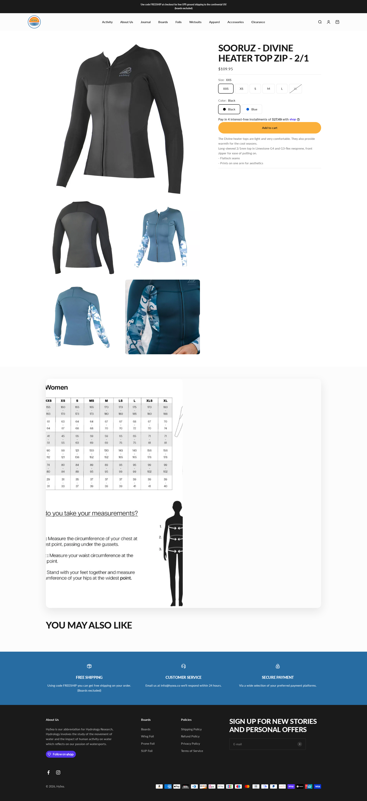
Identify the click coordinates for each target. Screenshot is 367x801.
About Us (126, 22)
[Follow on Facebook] (48, 772)
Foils (178, 22)
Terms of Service (192, 750)
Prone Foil (148, 743)
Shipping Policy (191, 729)
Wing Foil (147, 736)
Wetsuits (195, 22)
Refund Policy (190, 736)
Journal (146, 22)
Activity (107, 22)
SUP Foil (147, 750)
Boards (163, 22)
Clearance (258, 22)
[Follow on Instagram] (58, 772)
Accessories (235, 22)
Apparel (214, 22)
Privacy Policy (190, 743)
